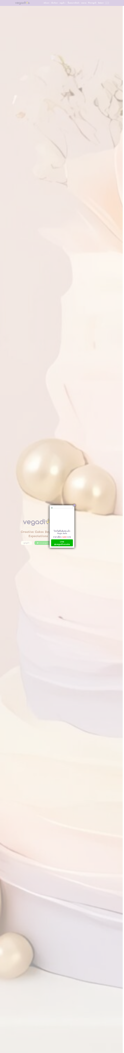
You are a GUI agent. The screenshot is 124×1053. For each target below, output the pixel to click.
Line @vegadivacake (62, 542)
